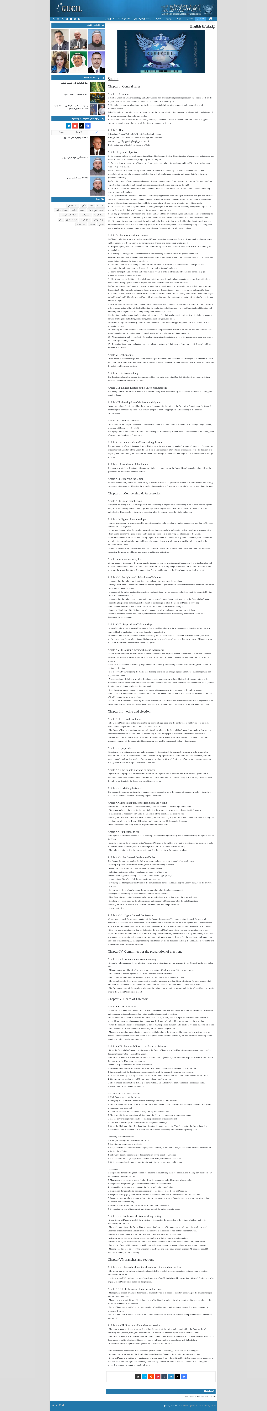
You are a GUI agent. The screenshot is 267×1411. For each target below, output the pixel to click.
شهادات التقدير (71, 219)
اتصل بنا (110, 18)
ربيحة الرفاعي (98, 219)
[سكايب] (144, 1376)
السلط (82, 210)
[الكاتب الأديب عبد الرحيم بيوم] (96, 39)
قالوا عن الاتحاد (124, 18)
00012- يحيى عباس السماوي (75, 137)
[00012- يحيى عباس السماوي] (97, 145)
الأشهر (96, 132)
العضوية (189, 18)
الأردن (84, 205)
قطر (60, 219)
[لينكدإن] (171, 1376)
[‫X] (177, 1376)
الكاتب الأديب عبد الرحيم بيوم (75, 157)
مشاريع (101, 224)
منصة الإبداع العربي (142, 18)
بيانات (178, 18)
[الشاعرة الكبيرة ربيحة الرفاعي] (60, 62)
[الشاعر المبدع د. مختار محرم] (60, 39)
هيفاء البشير (81, 224)
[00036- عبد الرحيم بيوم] (97, 186)
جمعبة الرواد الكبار (61, 210)
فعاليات (157, 18)
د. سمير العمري (85, 215)
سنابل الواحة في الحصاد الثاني (74, 83)
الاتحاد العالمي (73, 205)
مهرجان (92, 224)
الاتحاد (201, 18)
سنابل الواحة (85, 219)
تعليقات (60, 132)
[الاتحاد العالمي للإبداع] (188, 8)
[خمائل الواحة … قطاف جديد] (97, 98)
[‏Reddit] (151, 1376)
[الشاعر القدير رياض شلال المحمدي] (96, 62)
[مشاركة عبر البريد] (138, 1376)
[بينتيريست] (157, 1376)
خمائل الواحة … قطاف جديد (76, 94)
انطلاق (74, 210)
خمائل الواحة (98, 215)
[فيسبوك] (184, 1376)
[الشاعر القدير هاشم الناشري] (78, 62)
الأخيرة (79, 132)
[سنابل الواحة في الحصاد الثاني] (97, 87)
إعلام (91, 205)
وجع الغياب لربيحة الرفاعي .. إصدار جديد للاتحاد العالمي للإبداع (71, 107)
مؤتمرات (168, 18)
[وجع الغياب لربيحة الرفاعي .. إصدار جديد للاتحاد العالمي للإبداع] (97, 109)
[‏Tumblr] (164, 1376)
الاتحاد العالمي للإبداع (95, 210)
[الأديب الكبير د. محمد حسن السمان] (78, 39)
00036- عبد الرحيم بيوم (77, 178)
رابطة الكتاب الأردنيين (68, 215)
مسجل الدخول (199, 1396)
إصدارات (100, 205)
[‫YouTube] (75, 126)
